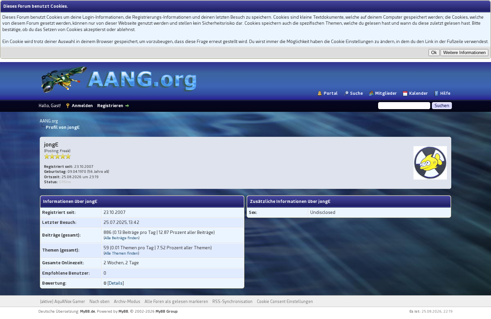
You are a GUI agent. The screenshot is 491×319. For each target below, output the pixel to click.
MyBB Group (167, 311)
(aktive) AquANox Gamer (62, 301)
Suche (356, 93)
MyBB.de (87, 311)
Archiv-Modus (127, 301)
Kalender (418, 93)
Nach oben (100, 301)
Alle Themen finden (121, 253)
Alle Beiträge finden (122, 238)
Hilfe (445, 93)
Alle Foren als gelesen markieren (176, 301)
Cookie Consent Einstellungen (285, 301)
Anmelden (82, 105)
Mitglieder (386, 93)
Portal (331, 93)
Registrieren (110, 105)
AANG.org (49, 121)
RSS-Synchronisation (232, 301)
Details (116, 283)
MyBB (123, 311)
